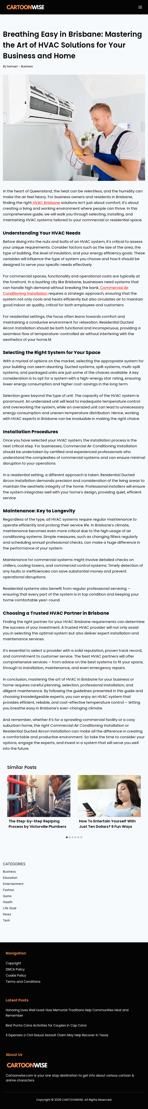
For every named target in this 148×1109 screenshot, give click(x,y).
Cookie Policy (16, 975)
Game (7, 896)
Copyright (13, 963)
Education (10, 877)
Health (7, 902)
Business (27, 66)
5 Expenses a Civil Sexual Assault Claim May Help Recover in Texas (57, 1035)
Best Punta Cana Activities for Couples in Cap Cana (46, 1025)
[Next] (134, 805)
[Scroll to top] (143, 1096)
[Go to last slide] (13, 805)
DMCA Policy (15, 969)
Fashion (8, 890)
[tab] (67, 837)
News (7, 914)
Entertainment (13, 884)
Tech (6, 920)
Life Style (9, 908)
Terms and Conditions (23, 981)
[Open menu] (141, 7)
